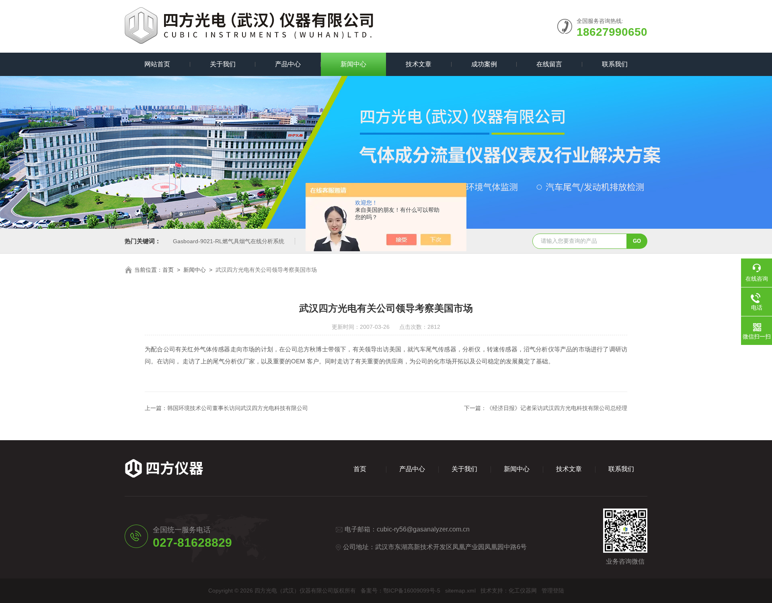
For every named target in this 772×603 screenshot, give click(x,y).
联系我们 (615, 64)
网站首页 (157, 64)
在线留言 (549, 64)
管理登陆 (553, 590)
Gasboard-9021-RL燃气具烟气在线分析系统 (228, 241)
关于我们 (223, 64)
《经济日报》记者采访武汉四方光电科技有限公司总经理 (557, 408)
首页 (168, 270)
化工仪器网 (523, 590)
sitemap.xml (460, 590)
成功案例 (484, 64)
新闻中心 (353, 64)
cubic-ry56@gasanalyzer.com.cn (423, 529)
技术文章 (418, 64)
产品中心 (288, 64)
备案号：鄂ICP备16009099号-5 (400, 590)
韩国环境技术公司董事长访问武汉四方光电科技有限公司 (237, 408)
